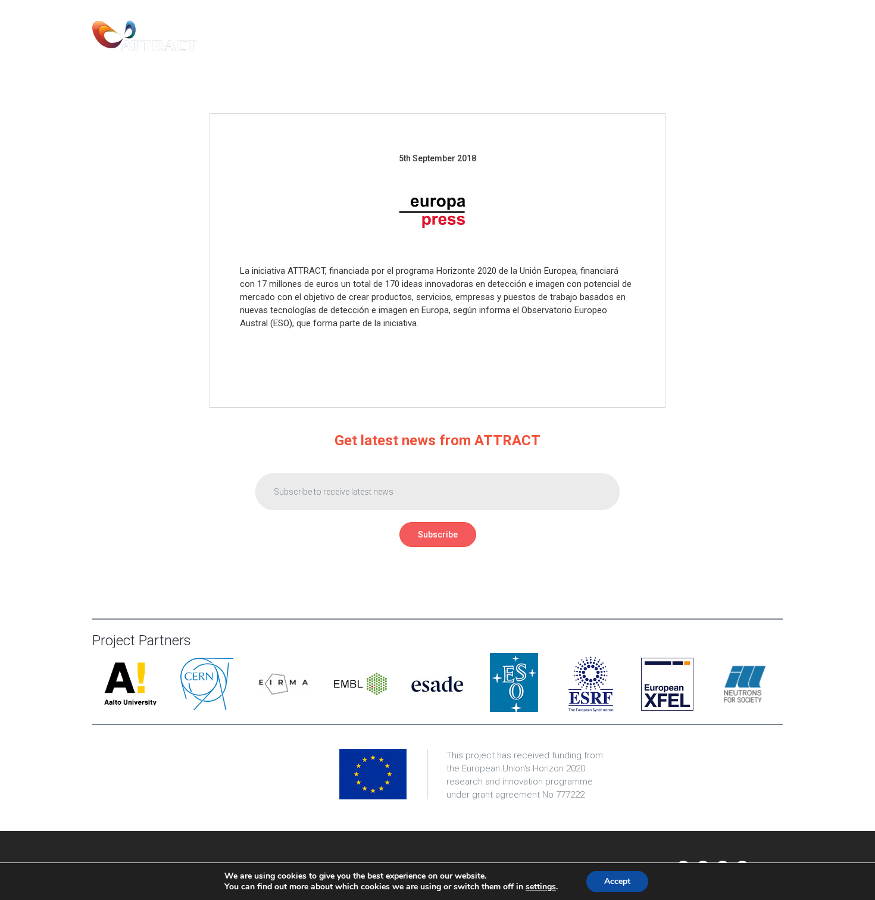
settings (541, 887)
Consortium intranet (725, 35)
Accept (617, 881)
